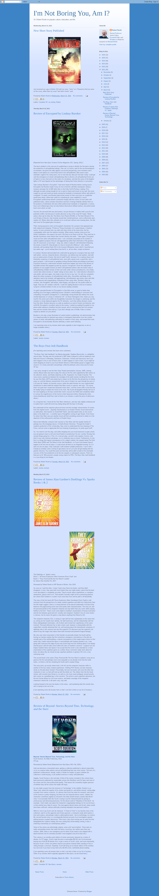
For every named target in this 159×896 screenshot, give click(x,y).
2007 (103, 163)
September (107, 78)
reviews (46, 338)
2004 (103, 172)
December (107, 72)
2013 (103, 145)
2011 (103, 151)
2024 (103, 61)
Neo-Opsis (52, 864)
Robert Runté (117, 30)
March (106, 90)
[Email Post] (86, 96)
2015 (103, 139)
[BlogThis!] (37, 99)
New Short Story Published (49, 30)
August (106, 81)
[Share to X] (39, 99)
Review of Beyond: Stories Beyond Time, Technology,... (111, 115)
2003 (103, 174)
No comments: (78, 96)
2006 (103, 166)
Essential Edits (115, 37)
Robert (58, 102)
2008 (103, 160)
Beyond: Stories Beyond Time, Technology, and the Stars (54, 757)
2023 (103, 64)
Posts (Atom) (69, 877)
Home (65, 872)
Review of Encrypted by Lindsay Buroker (57, 113)
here (84, 853)
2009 (103, 157)
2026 (103, 55)
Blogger (89, 891)
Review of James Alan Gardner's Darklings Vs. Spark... (110, 108)
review (41, 338)
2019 (103, 127)
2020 (103, 124)
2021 (103, 69)
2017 (103, 133)
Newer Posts (39, 872)
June (105, 84)
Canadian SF (43, 102)
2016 (103, 136)
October (106, 75)
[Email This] (34, 99)
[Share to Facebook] (41, 99)
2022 (103, 66)
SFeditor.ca (113, 39)
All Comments (107, 191)
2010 (103, 154)
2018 (103, 130)
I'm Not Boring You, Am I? (72, 13)
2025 (103, 58)
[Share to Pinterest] (43, 99)
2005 (103, 169)
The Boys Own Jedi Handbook (51, 345)
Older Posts (89, 872)
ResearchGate (112, 42)
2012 (103, 148)
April (105, 87)
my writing (51, 102)
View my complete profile (107, 44)
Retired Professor (116, 33)
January (106, 121)
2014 (103, 142)
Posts (104, 188)
